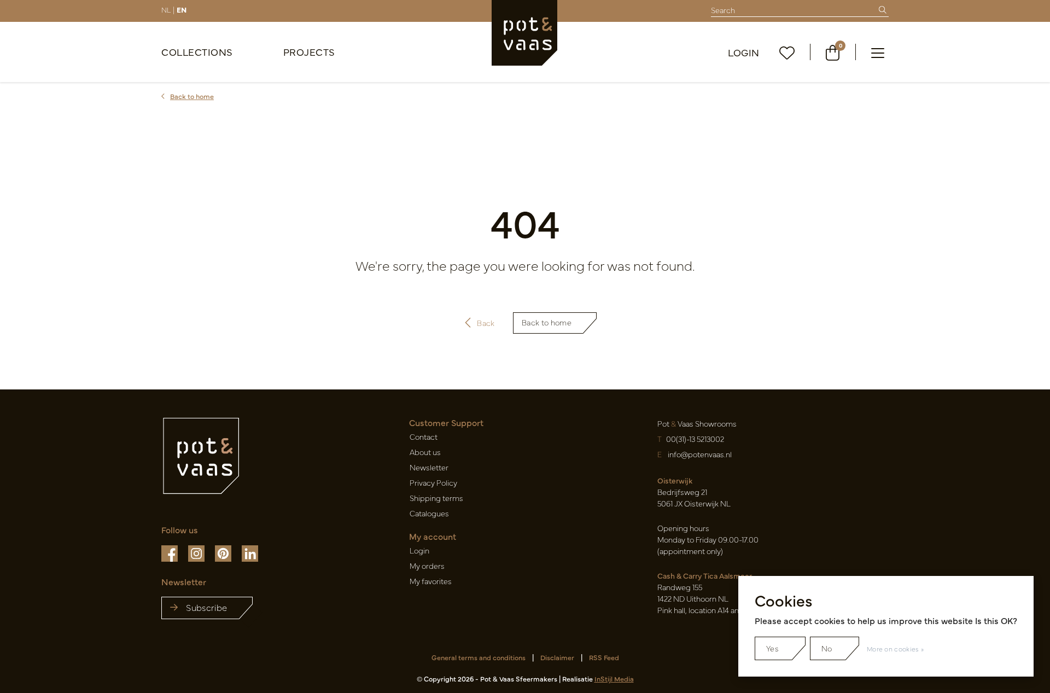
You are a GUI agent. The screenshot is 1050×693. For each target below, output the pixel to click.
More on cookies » (895, 648)
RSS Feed (604, 657)
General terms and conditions (478, 657)
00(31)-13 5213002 (695, 438)
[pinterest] (224, 552)
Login (744, 52)
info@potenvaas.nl (700, 454)
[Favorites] (787, 52)
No (826, 648)
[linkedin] (250, 552)
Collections (197, 52)
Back (485, 322)
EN (181, 9)
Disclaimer (557, 657)
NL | (167, 9)
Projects (309, 52)
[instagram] (197, 552)
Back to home (546, 322)
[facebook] (170, 552)
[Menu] (878, 52)
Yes (772, 648)
